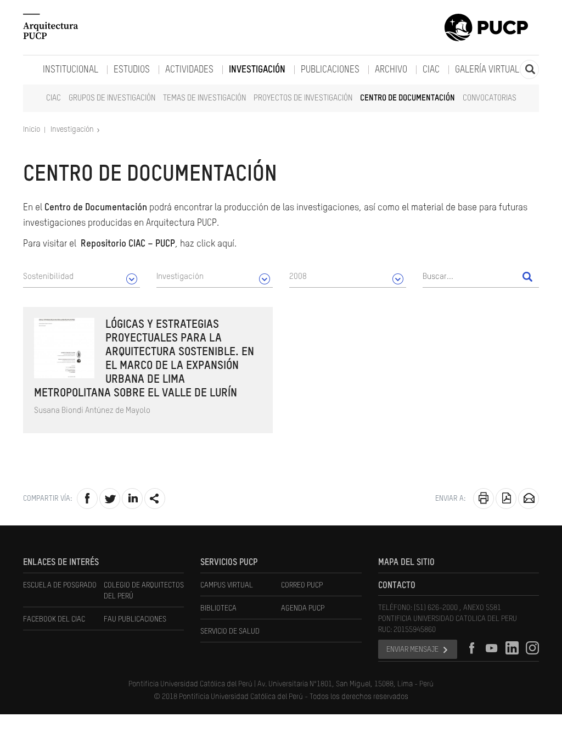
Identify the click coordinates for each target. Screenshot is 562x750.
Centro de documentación (407, 98)
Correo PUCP (302, 585)
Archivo (391, 70)
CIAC (53, 98)
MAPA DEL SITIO (406, 562)
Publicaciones (330, 70)
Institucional (70, 70)
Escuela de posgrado (60, 585)
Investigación (257, 70)
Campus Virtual (226, 585)
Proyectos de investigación (303, 98)
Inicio (32, 129)
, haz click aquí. (159, 244)
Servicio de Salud (230, 631)
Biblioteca (218, 608)
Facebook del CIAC (54, 619)
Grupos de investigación (112, 98)
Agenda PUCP (302, 608)
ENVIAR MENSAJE (412, 649)
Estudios (132, 70)
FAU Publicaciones (135, 619)
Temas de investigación (204, 98)
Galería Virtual (487, 70)
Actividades (189, 70)
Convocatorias (489, 98)
